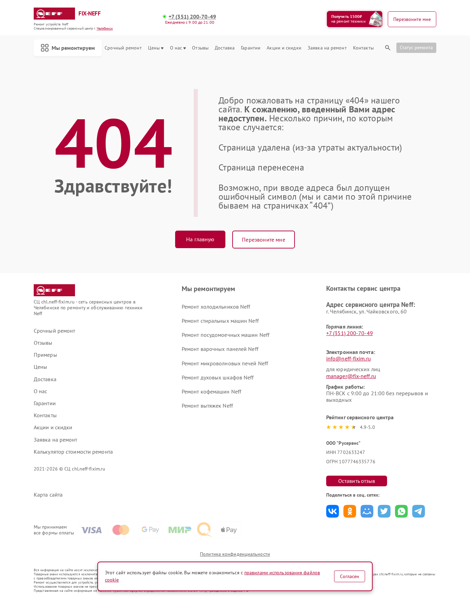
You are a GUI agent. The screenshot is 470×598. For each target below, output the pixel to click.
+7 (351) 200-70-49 (192, 16)
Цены (154, 48)
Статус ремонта (416, 47)
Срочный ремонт (123, 48)
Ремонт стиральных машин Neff (220, 320)
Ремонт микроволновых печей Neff (225, 363)
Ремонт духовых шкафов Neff (218, 377)
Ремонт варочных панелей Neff (220, 348)
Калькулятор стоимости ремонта (73, 451)
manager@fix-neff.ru (351, 376)
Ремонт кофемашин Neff (211, 391)
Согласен (349, 576)
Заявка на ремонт (327, 48)
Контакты (363, 48)
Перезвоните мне (263, 239)
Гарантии (250, 48)
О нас (176, 48)
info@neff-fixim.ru (348, 358)
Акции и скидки (284, 48)
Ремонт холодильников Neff (216, 306)
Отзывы (200, 48)
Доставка (225, 48)
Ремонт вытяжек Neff (207, 405)
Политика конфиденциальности (235, 554)
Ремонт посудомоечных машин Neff (225, 334)
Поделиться (332, 511)
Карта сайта (48, 494)
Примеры (45, 355)
